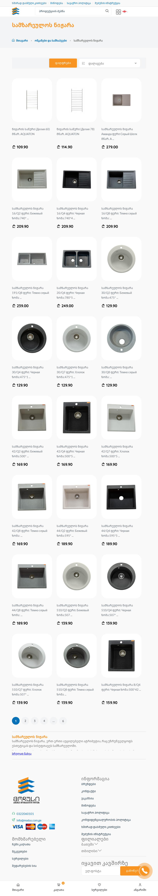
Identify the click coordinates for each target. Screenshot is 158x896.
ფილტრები (63, 63)
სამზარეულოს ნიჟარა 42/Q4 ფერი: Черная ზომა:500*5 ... (72, 451)
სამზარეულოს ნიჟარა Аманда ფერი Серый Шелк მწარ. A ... (119, 133)
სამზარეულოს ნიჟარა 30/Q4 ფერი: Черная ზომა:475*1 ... (28, 372)
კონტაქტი (88, 791)
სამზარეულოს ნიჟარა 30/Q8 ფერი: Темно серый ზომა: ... (119, 372)
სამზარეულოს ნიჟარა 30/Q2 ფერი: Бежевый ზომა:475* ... (117, 292)
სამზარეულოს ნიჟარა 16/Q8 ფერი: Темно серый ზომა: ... (119, 213)
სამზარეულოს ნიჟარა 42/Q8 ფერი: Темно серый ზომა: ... (29, 530)
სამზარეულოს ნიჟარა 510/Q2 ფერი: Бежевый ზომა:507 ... (73, 610)
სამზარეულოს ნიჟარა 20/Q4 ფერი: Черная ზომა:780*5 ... (72, 292)
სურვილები (20, 858)
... (53, 721)
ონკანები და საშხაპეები (51, 40)
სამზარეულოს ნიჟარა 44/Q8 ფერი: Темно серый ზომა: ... (29, 610)
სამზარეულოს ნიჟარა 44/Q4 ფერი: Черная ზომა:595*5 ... (117, 530)
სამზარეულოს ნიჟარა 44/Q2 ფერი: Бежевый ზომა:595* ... (72, 530)
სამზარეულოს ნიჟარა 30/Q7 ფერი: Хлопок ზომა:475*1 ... (72, 372)
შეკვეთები (19, 851)
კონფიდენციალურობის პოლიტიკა (106, 819)
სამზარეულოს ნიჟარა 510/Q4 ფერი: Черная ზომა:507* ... (117, 610)
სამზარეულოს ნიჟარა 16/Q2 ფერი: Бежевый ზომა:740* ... (28, 213)
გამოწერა (133, 870)
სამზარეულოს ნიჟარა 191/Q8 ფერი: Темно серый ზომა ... (30, 292)
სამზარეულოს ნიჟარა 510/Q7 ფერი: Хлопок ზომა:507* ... (28, 689)
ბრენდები (88, 784)
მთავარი (22, 40)
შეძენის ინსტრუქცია (107, 3)
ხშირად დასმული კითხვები (29, 3)
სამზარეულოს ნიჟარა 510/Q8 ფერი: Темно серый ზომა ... (75, 689)
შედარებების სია (24, 865)
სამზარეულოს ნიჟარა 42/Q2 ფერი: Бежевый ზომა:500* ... (28, 451)
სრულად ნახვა (21, 753)
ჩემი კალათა (21, 844)
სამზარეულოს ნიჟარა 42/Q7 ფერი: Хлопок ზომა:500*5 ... (117, 451)
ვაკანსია (87, 798)
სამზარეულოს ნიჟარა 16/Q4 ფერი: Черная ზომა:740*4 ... (72, 213)
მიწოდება (56, 3)
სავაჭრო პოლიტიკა (79, 3)
